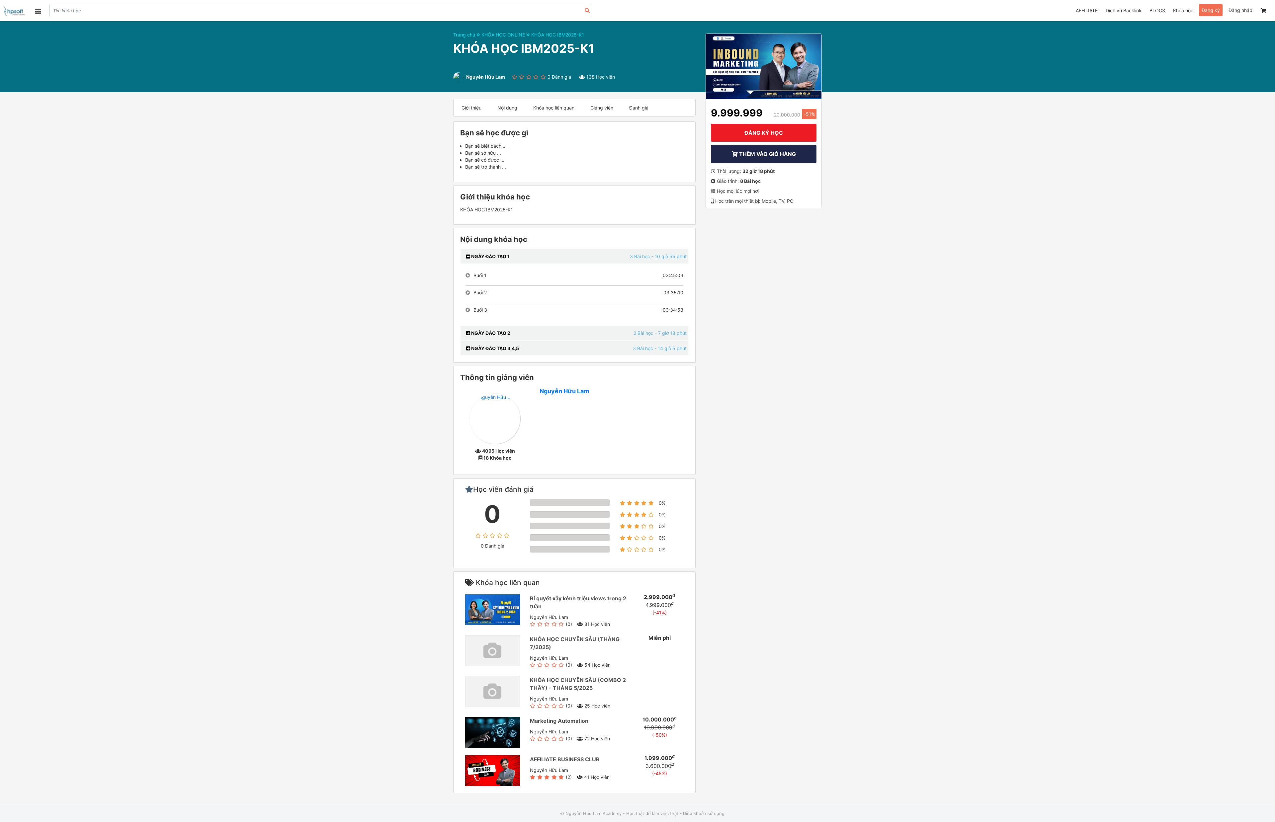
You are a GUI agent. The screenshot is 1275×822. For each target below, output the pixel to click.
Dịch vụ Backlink (1124, 10)
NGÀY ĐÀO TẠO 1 (490, 256)
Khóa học (1183, 10)
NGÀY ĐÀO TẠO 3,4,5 (494, 348)
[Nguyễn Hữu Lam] (494, 418)
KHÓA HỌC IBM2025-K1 (557, 34)
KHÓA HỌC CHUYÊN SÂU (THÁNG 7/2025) (575, 643)
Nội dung (507, 108)
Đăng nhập (1240, 10)
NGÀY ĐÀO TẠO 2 (490, 333)
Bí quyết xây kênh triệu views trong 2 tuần (578, 602)
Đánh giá (638, 108)
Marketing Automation (559, 720)
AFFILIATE (1087, 10)
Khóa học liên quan (553, 108)
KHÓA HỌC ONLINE (503, 34)
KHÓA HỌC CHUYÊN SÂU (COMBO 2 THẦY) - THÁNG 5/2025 (578, 684)
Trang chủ (464, 34)
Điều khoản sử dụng (703, 813)
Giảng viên (601, 108)
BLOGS (1157, 10)
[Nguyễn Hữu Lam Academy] (15, 11)
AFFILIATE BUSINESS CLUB (565, 759)
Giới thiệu (471, 108)
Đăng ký (1211, 10)
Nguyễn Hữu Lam (564, 391)
